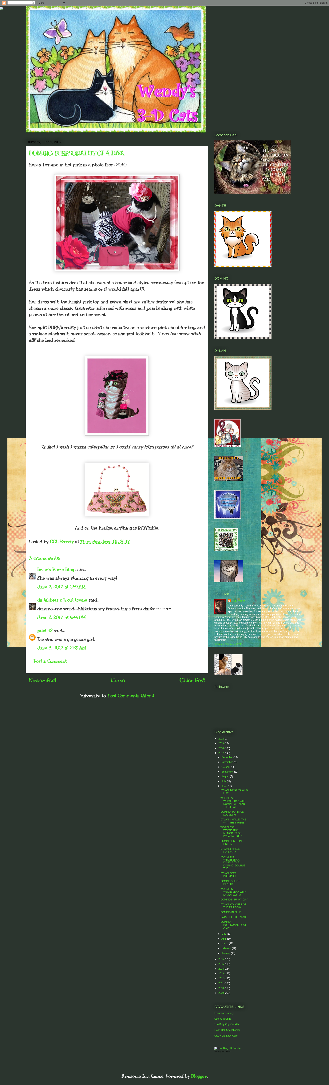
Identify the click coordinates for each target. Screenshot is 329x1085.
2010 (221, 988)
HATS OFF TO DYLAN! (233, 917)
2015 (221, 964)
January (226, 953)
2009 (221, 992)
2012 (221, 978)
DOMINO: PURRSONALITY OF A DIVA (233, 924)
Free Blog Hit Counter (222, 1052)
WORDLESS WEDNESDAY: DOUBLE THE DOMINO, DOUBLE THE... (232, 862)
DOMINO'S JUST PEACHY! (230, 883)
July (224, 781)
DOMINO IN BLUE (230, 912)
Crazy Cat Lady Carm (226, 1035)
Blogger (199, 1076)
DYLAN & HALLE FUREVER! (230, 850)
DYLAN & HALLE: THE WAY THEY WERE (233, 821)
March (225, 943)
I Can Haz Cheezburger (227, 1030)
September (227, 771)
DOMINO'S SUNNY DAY (234, 899)
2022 (221, 738)
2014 (221, 968)
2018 (221, 748)
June (224, 786)
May (224, 933)
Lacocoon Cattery (224, 1013)
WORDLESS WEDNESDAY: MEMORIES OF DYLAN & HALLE (231, 832)
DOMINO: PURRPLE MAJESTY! (232, 813)
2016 (221, 959)
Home (118, 680)
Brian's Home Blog (55, 569)
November (227, 762)
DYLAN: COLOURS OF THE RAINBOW (233, 906)
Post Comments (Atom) (131, 695)
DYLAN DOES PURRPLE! (228, 875)
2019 (221, 743)
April (224, 938)
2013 (221, 973)
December (227, 757)
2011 (221, 983)
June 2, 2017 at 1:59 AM (61, 587)
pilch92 (45, 630)
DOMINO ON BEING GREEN (232, 843)
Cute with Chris (222, 1018)
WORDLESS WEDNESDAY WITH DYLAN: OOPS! (233, 892)
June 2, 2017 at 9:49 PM (61, 617)
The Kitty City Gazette (226, 1024)
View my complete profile (228, 644)
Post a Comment (50, 661)
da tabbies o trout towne (62, 600)
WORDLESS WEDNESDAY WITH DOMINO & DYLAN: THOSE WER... (233, 802)
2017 (221, 753)
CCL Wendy (238, 600)
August (225, 776)
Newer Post (42, 680)
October (226, 767)
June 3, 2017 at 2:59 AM (61, 648)
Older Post (192, 680)
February (226, 948)
